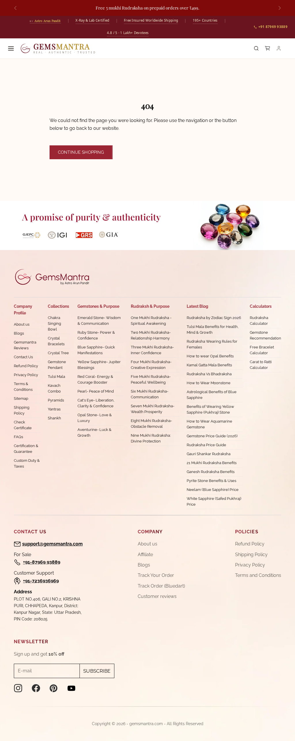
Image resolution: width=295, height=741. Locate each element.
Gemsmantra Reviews (25, 345)
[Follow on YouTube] (71, 688)
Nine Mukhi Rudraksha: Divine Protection (151, 438)
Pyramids (56, 400)
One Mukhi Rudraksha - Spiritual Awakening (151, 321)
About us (21, 324)
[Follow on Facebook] (36, 688)
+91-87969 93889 (41, 562)
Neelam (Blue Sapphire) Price (213, 489)
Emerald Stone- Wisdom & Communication (99, 321)
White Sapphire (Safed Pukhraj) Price (214, 501)
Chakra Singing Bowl (54, 323)
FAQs (18, 437)
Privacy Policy (26, 375)
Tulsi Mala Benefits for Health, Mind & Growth (213, 329)
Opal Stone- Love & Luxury (94, 418)
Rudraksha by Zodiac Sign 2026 (214, 318)
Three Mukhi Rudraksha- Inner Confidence (152, 350)
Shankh (54, 418)
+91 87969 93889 (273, 27)
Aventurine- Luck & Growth (94, 432)
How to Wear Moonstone (208, 383)
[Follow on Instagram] (18, 688)
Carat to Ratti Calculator (261, 365)
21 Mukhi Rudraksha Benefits (212, 463)
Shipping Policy (21, 410)
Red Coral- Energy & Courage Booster (95, 379)
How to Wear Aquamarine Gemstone (209, 424)
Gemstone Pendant (57, 365)
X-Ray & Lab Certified (92, 20)
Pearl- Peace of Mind (95, 391)
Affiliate (145, 554)
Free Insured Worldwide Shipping (151, 20)
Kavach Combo (54, 388)
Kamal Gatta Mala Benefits (209, 365)
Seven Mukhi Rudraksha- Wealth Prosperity (152, 409)
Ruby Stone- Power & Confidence (96, 335)
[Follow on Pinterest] (53, 688)
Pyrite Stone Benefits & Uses (211, 481)
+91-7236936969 (41, 581)
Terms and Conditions (258, 575)
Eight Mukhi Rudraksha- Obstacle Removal (151, 424)
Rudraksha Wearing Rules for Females (212, 344)
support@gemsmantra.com (52, 544)
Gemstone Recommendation (265, 335)
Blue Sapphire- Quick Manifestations (96, 350)
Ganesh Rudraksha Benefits (211, 472)
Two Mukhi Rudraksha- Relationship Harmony (151, 335)
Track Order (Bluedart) (161, 586)
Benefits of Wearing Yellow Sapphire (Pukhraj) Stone (210, 409)
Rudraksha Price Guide (206, 445)
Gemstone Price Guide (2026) (212, 436)
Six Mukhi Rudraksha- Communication (149, 394)
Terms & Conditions (23, 387)
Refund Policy (26, 366)
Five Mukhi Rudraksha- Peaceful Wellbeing (151, 379)
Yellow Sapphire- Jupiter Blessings (99, 365)
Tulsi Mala (56, 376)
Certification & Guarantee (26, 449)
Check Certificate (23, 425)
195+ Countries (205, 20)
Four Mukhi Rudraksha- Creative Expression (151, 365)
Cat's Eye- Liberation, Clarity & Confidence (95, 403)
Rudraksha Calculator (259, 321)
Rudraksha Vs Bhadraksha (209, 374)
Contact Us (23, 357)
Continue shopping (81, 152)
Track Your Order (156, 575)
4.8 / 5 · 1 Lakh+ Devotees (128, 33)
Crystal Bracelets (56, 341)
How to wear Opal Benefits (210, 356)
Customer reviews (157, 596)
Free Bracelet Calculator (262, 350)
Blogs (19, 333)
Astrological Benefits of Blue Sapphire (212, 395)
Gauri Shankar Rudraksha (208, 454)
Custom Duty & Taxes (27, 463)
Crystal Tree (58, 353)
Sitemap (21, 398)
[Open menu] (11, 48)
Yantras (54, 409)
